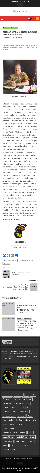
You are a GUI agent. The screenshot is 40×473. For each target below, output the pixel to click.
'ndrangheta (7, 395)
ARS (26, 395)
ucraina (6, 450)
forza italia (24, 412)
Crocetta (6, 407)
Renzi (32, 437)
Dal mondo (6, 28)
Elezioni (6, 412)
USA (13, 450)
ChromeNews (29, 468)
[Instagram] (21, 4)
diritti (24, 305)
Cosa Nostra (18, 403)
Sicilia (5, 445)
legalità (19, 420)
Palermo (20, 424)
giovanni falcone (9, 416)
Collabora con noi (19, 459)
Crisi (27, 403)
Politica (25, 318)
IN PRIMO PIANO (31, 305)
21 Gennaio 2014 (18, 38)
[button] (2, 18)
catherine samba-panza (25, 260)
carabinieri (27, 399)
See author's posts (20, 247)
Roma (24, 441)
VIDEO (18, 307)
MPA (12, 424)
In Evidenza (14, 28)
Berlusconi (7, 399)
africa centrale (12, 260)
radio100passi (22, 437)
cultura (21, 407)
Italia (11, 420)
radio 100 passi (8, 437)
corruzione (7, 403)
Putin (31, 433)
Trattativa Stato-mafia (24, 445)
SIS (11, 445)
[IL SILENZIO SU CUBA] (8, 308)
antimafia (18, 395)
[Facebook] (18, 4)
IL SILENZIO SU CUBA (25, 310)
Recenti (30, 318)
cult (13, 407)
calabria (17, 399)
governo (21, 416)
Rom (17, 441)
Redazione (7, 38)
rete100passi (7, 441)
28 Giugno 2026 (22, 312)
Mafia (5, 424)
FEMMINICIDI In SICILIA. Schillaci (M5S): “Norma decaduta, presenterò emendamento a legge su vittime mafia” (27, 325)
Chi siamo (9, 459)
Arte (33, 395)
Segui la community (37, 18)
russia (31, 441)
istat (4, 420)
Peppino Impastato (10, 433)
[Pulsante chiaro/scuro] (30, 19)
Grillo (30, 416)
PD (19, 428)
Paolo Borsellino (9, 428)
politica (23, 433)
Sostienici (30, 459)
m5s (34, 420)
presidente (6, 263)
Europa (14, 412)
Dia (28, 407)
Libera (27, 420)
